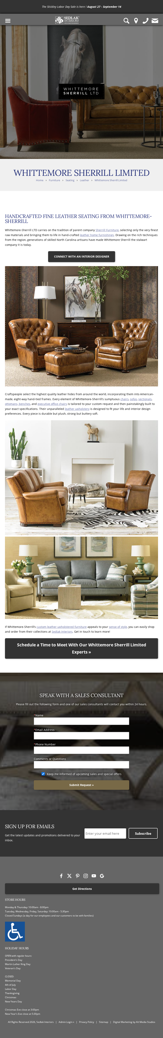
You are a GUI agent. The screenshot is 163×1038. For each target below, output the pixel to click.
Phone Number (45, 744)
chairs (124, 399)
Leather (84, 180)
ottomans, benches (17, 404)
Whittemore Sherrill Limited (111, 180)
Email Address (44, 730)
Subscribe (143, 833)
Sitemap (103, 1022)
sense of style (118, 627)
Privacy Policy (86, 1022)
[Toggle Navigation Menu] (8, 21)
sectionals (145, 399)
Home (39, 180)
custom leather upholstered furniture (62, 627)
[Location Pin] (136, 21)
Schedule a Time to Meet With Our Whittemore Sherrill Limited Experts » (81, 648)
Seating (70, 180)
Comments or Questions (50, 759)
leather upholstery (77, 409)
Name (39, 715)
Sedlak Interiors (62, 631)
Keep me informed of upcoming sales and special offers (84, 774)
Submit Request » (81, 785)
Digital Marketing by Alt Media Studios (134, 1022)
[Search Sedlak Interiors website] (126, 21)
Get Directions (82, 889)
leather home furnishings (97, 235)
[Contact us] (155, 21)
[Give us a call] (145, 21)
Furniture (54, 180)
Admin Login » (66, 1022)
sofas (133, 399)
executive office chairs (52, 404)
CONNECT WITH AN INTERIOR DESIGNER (81, 256)
